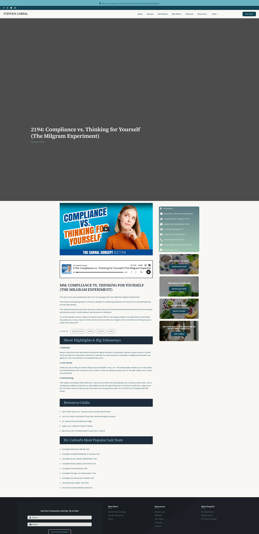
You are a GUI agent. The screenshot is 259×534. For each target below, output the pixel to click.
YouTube (101, 331)
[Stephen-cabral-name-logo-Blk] (15, 13)
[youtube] (11, 8)
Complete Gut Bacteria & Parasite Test (78, 478)
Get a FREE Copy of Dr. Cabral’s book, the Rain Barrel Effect (86, 412)
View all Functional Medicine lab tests (77, 488)
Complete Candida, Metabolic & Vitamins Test (81, 454)
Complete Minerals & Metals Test (75, 449)
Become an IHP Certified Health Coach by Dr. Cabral (83, 431)
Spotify (90, 331)
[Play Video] (106, 229)
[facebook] (4, 8)
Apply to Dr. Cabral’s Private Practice (77, 426)
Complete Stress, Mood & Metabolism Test (79, 459)
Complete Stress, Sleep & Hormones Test (79, 464)
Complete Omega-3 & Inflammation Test (79, 473)
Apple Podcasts (77, 331)
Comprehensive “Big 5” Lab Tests (75, 483)
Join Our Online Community (73, 416)
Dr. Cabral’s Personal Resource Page (77, 421)
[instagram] (15, 8)
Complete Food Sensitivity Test (74, 468)
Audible (111, 331)
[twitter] (7, 8)
